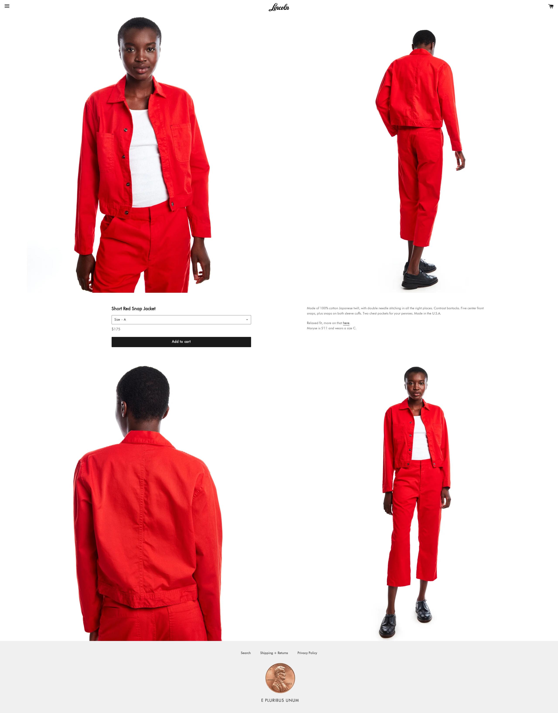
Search (246, 653)
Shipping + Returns (274, 653)
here (346, 323)
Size (117, 319)
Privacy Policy (307, 653)
